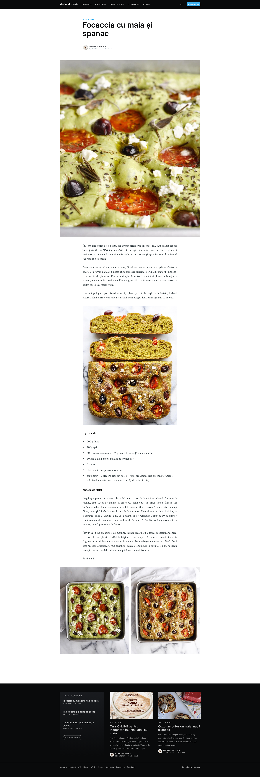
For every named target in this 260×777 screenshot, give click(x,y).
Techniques (133, 4)
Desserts (87, 4)
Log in (181, 4)
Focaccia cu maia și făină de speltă (81, 700)
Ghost (197, 767)
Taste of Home (117, 4)
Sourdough (100, 4)
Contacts (110, 767)
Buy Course (193, 4)
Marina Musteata (69, 4)
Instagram (120, 767)
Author (101, 767)
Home (85, 767)
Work (93, 767)
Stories (146, 4)
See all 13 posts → (72, 737)
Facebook (131, 767)
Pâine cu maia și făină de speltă (79, 711)
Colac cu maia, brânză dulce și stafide (78, 724)
